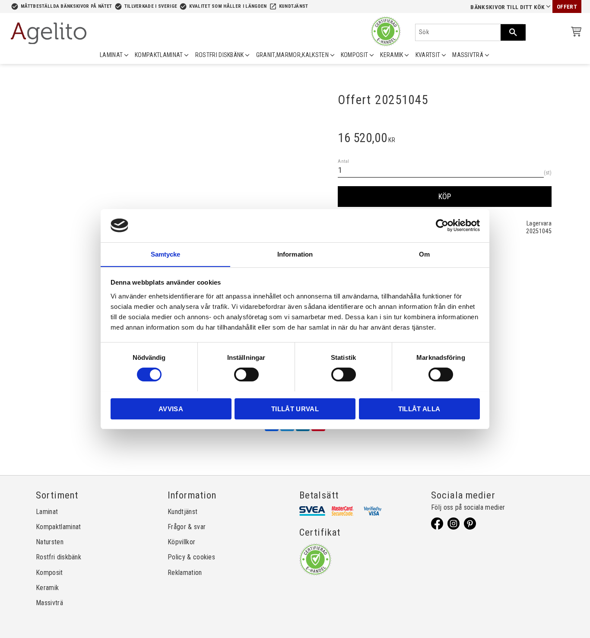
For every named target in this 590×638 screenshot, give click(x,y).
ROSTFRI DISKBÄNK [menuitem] (219, 54)
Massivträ (49, 603)
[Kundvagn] (574, 33)
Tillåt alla (419, 408)
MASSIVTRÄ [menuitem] (467, 54)
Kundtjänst (293, 6)
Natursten (49, 542)
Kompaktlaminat (58, 527)
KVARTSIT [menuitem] (428, 54)
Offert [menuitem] (567, 6)
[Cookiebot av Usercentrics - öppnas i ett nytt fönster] (442, 225)
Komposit (49, 572)
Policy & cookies (191, 557)
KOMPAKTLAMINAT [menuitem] (159, 54)
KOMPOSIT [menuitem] (354, 54)
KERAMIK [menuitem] (391, 54)
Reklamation (185, 572)
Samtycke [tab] (166, 253)
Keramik (47, 588)
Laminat (47, 512)
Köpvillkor (181, 542)
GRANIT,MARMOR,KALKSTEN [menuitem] (292, 54)
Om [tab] (424, 253)
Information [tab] (295, 253)
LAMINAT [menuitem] (111, 54)
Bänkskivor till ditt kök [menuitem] (507, 7)
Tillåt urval (295, 408)
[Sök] (513, 32)
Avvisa (171, 408)
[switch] (246, 374)
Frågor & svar (187, 527)
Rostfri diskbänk (58, 557)
